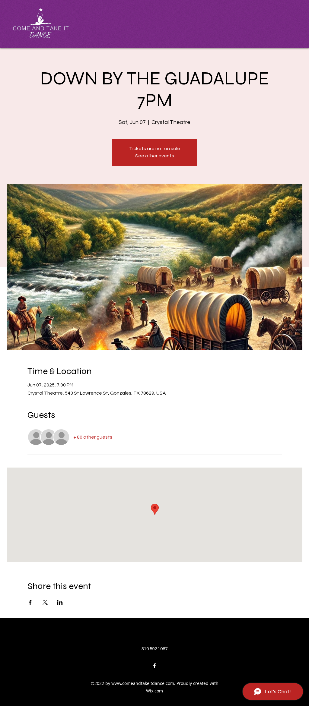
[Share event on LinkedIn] (60, 602)
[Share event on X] (45, 602)
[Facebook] (154, 666)
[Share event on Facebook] (30, 602)
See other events (154, 155)
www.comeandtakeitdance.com (142, 683)
